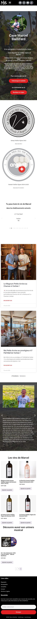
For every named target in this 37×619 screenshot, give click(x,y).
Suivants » (23, 376)
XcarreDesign (27, 617)
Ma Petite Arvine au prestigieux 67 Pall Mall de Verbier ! (18, 351)
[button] (9, 2)
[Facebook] (20, 3)
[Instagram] (24, 3)
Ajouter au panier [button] (7, 490)
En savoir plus (8, 300)
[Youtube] (28, 3)
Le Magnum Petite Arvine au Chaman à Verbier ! (15, 285)
